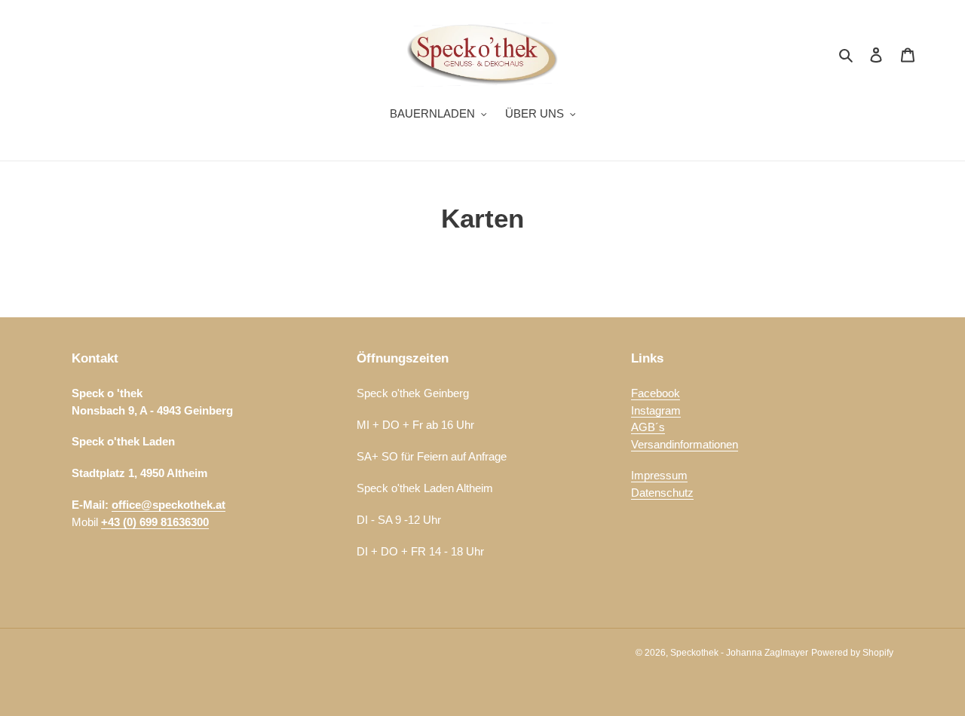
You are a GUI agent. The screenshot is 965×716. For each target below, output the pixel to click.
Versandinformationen (684, 444)
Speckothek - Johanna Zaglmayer (739, 652)
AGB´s (648, 427)
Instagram (656, 410)
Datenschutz (662, 492)
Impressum (659, 475)
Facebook (655, 393)
